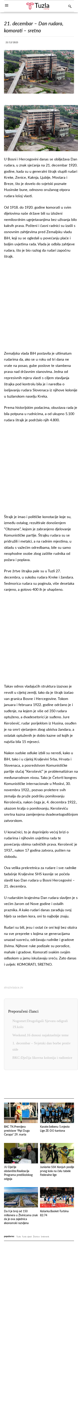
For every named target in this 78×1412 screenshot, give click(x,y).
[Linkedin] (60, 44)
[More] (70, 44)
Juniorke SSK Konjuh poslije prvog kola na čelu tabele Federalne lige (57, 1171)
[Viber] (42, 44)
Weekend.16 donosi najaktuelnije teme (40, 1035)
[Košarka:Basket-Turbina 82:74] (57, 1197)
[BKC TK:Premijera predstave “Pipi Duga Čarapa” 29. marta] (21, 1113)
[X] (33, 44)
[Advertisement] (39, 304)
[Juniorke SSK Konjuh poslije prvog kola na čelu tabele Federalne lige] (57, 1153)
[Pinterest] (54, 1084)
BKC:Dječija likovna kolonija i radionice (42, 1058)
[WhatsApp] (51, 44)
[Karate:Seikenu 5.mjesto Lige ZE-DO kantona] (57, 1113)
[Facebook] (24, 44)
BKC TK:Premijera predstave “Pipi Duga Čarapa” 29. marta (17, 1130)
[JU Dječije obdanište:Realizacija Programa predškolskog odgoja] (21, 1153)
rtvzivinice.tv (13, 987)
